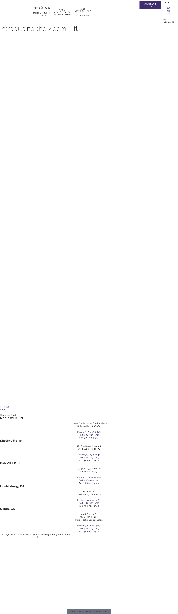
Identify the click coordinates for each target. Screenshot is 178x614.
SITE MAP (44, 537)
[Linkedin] (133, 19)
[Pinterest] (133, 14)
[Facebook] (133, 4)
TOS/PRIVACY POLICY (63, 537)
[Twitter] (133, 9)
